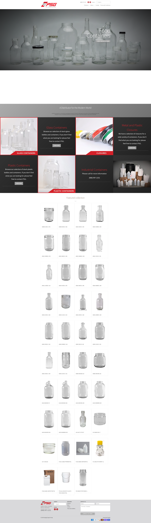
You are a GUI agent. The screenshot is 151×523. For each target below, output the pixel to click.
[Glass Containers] (19, 136)
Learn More (57, 145)
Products (86, 5)
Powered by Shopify (106, 517)
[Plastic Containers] (57, 174)
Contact (97, 5)
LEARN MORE (19, 183)
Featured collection (75, 197)
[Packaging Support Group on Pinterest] (90, 2)
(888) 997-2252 (83, 2)
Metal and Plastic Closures (132, 127)
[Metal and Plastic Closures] (94, 136)
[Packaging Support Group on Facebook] (88, 2)
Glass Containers (56, 127)
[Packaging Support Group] (49, 4)
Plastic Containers (19, 165)
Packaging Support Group (48, 517)
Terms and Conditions (105, 5)
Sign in (93, 2)
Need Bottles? (50, 42)
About (91, 5)
